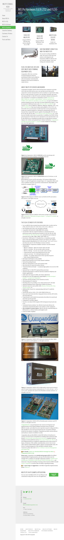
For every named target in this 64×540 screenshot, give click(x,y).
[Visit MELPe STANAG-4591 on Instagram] (29, 492)
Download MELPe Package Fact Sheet (44, 451)
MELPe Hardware (6, 27)
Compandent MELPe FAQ (27, 453)
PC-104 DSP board (27, 107)
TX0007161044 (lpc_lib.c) (48, 460)
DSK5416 (42, 104)
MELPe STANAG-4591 (8, 5)
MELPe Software (6, 24)
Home (3, 15)
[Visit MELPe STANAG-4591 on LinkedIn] (24, 492)
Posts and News (6, 39)
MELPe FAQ (5, 21)
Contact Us (5, 36)
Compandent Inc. (25, 424)
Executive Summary (7, 30)
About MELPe (5, 18)
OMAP (26, 105)
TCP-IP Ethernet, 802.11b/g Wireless (43, 113)
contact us (27, 467)
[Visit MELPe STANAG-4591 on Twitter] (27, 492)
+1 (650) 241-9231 (27, 498)
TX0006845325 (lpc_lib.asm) (34, 460)
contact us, (31, 451)
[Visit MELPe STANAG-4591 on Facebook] (31, 492)
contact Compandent (26, 463)
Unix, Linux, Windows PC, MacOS (47, 439)
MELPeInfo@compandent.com (30, 504)
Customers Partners (7, 33)
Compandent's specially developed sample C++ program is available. (40, 216)
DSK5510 (46, 104)
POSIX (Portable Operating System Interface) (35, 438)
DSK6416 (51, 104)
